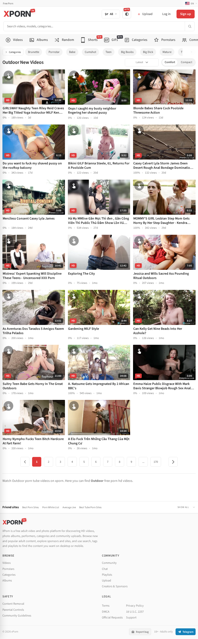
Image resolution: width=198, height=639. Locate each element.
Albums (7, 580)
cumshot (90, 52)
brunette (33, 52)
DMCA (105, 612)
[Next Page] (173, 462)
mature (167, 52)
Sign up (185, 14)
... (143, 462)
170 (156, 462)
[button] (193, 52)
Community (109, 563)
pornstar (54, 52)
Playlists (107, 575)
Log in (166, 14)
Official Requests (112, 617)
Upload (106, 580)
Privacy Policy (135, 605)
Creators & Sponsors (114, 586)
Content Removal (13, 604)
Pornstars (8, 569)
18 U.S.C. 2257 (135, 612)
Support (131, 617)
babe (72, 52)
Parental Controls (13, 610)
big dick (148, 52)
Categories (15, 52)
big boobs (127, 52)
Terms (105, 605)
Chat (105, 569)
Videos (6, 563)
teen (109, 52)
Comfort (170, 62)
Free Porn (8, 3)
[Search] (189, 26)
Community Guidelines (16, 615)
